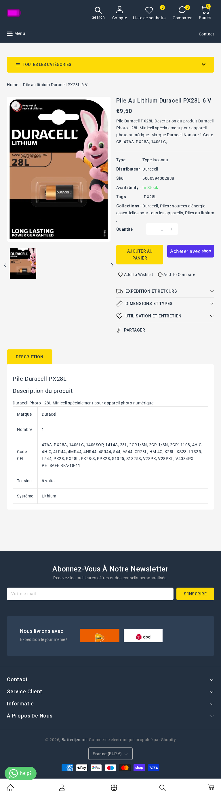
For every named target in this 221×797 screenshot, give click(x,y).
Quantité (124, 229)
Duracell (150, 169)
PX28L (150, 196)
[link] (10, 789)
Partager (134, 330)
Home (12, 84)
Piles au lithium (199, 213)
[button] (98, 14)
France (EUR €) (107, 753)
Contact (206, 34)
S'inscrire (195, 594)
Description (29, 357)
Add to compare (179, 274)
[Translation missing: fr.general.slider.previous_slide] (5, 266)
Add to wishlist (138, 274)
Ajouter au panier (140, 254)
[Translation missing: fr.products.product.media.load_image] (23, 264)
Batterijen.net (75, 739)
